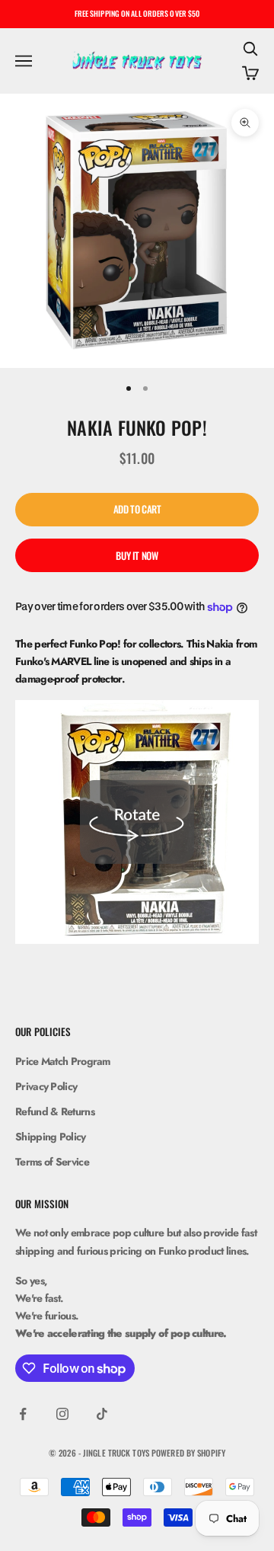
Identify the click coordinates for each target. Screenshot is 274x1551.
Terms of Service (52, 1161)
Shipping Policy (50, 1136)
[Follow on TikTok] (102, 1413)
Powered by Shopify (188, 1453)
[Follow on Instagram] (62, 1413)
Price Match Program (62, 1061)
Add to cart (137, 508)
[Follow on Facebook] (22, 1413)
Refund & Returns (54, 1111)
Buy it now (137, 555)
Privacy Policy (46, 1086)
